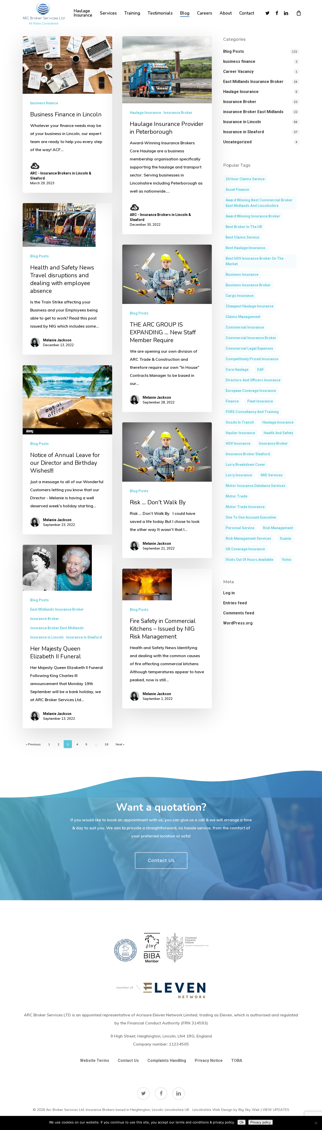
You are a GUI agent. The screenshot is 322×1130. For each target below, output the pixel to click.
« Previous (33, 744)
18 (106, 744)
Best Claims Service (242, 237)
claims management (243, 317)
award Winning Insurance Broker (253, 216)
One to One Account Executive (251, 517)
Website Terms (94, 1060)
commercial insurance (245, 327)
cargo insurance (240, 296)
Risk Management (278, 528)
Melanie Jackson (57, 340)
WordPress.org (238, 623)
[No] (315, 1122)
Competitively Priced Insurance (252, 359)
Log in (229, 593)
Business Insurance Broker (248, 285)
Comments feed (238, 613)
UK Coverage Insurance (245, 549)
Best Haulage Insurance (245, 248)
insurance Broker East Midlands (57, 628)
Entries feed (235, 603)
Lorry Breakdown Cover (245, 465)
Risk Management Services (248, 538)
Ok (241, 1122)
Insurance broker (273, 443)
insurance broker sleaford (248, 454)
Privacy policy (260, 1122)
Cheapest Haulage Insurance (249, 306)
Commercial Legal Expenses (249, 348)
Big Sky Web (249, 1109)
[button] (161, 860)
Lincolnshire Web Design (212, 1109)
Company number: (161, 1044)
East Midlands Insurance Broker (57, 609)
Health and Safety (278, 433)
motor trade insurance (245, 507)
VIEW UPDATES (276, 1109)
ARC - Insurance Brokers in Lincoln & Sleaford (60, 175)
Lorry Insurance (239, 475)
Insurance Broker (178, 113)
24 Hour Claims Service (245, 179)
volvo (286, 560)
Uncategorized (237, 142)
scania (285, 538)
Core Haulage (237, 370)
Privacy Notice (209, 1060)
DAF (260, 370)
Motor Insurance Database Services (256, 486)
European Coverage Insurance (251, 391)
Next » (120, 744)
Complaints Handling (166, 1060)
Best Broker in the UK (244, 227)
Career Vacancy (238, 71)
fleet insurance (260, 401)
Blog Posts (39, 256)
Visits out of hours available (249, 560)
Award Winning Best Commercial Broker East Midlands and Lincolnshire (259, 203)
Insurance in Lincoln (47, 637)
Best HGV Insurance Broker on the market (255, 261)
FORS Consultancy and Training (252, 412)
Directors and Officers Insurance (253, 380)
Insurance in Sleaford (84, 637)
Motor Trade (236, 496)
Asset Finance (237, 190)
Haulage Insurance (145, 113)
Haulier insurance (240, 433)
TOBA (236, 1060)
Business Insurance (242, 275)
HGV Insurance (238, 443)
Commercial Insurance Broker (251, 338)
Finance (232, 401)
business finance (44, 103)
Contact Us (128, 1060)
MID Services (272, 475)
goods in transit (240, 422)
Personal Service (240, 528)
